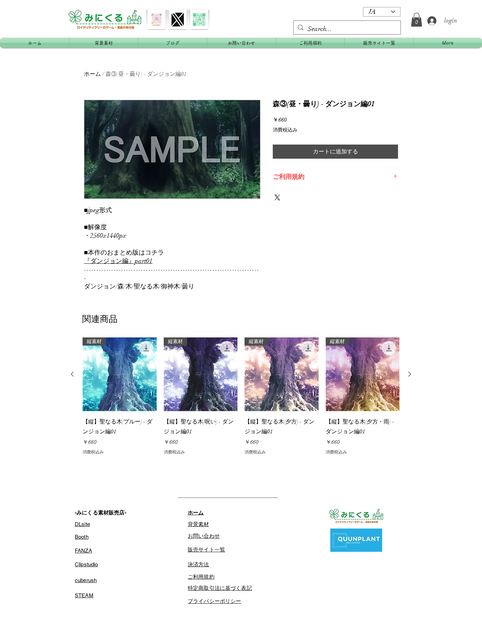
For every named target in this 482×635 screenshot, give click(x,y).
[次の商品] (409, 374)
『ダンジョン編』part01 (118, 261)
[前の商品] (72, 374)
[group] (241, 396)
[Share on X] (277, 197)
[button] (416, 19)
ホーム (92, 74)
